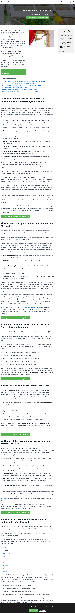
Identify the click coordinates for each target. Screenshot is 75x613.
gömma (18, 78)
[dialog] (37, 608)
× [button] (73, 604)
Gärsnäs (5, 559)
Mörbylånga (6, 565)
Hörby (5, 556)
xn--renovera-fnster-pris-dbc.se (31, 307)
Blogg (69, 2)
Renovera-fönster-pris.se (9, 2)
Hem (50, 2)
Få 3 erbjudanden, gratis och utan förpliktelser (37, 17)
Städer (55, 2)
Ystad (4, 547)
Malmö (5, 571)
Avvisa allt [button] (42, 610)
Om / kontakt (62, 2)
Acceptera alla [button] (33, 610)
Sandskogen (6, 553)
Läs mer (49, 607)
